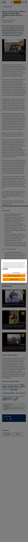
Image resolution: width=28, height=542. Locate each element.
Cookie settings (16, 272)
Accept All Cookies (14, 279)
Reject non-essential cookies (14, 275)
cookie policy (5, 268)
